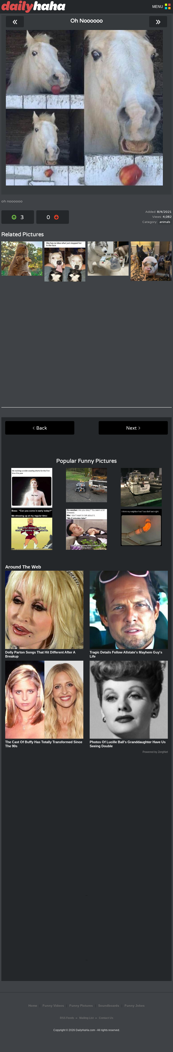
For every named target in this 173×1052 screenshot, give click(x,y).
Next (131, 428)
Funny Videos (53, 1005)
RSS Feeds (67, 1018)
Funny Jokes (135, 1005)
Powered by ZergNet (155, 752)
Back (41, 428)
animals (164, 222)
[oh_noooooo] (84, 108)
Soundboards (108, 1005)
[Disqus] (86, 344)
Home (32, 1005)
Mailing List (86, 1018)
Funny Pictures (81, 1005)
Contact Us (106, 1018)
